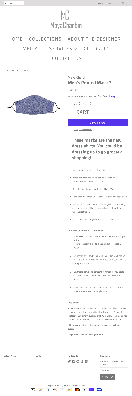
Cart (126, 3)
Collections (45, 38)
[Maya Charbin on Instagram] (81, 361)
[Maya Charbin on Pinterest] (77, 361)
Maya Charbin (65, 385)
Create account (112, 3)
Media (31, 48)
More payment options (83, 129)
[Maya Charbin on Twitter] (69, 361)
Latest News (10, 356)
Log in (100, 3)
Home (16, 38)
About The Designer (94, 38)
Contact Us (67, 58)
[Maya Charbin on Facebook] (73, 361)
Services (61, 48)
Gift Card (96, 48)
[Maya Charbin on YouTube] (86, 361)
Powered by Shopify (78, 385)
